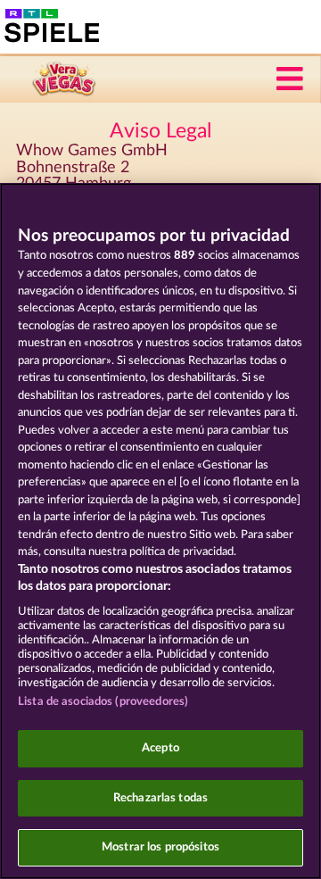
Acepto (160, 748)
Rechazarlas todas (160, 798)
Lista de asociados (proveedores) (103, 702)
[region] (160, 531)
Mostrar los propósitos (160, 847)
